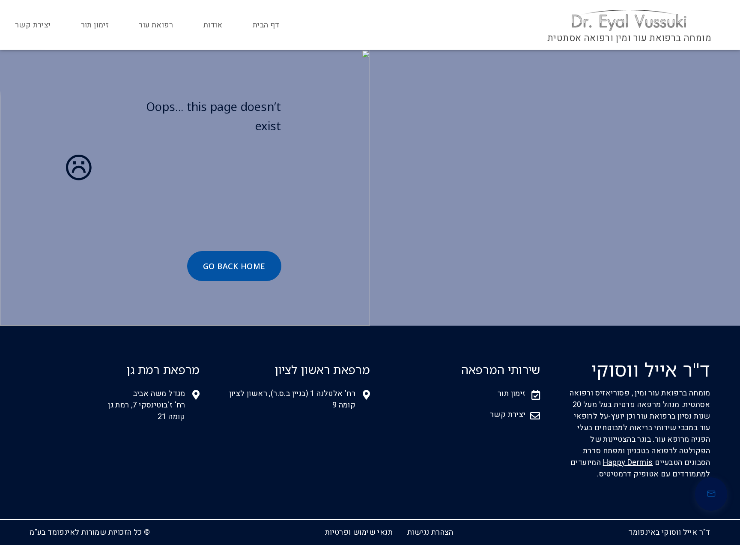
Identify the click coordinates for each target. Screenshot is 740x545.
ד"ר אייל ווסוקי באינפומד (669, 532)
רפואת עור (156, 25)
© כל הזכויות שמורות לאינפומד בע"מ (90, 532)
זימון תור (95, 25)
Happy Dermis (628, 462)
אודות (213, 25)
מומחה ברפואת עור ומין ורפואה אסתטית (629, 38)
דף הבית (266, 25)
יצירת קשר (33, 25)
